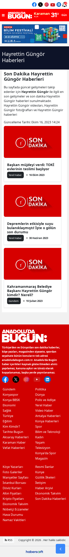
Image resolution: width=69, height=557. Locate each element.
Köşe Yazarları (13, 467)
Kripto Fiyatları (13, 499)
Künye (39, 472)
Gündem (9, 389)
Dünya (40, 394)
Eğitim (7, 421)
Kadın (39, 437)
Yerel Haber (43, 405)
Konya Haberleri (47, 421)
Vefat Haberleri (14, 448)
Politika (40, 389)
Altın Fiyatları (12, 493)
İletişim (40, 483)
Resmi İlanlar (44, 467)
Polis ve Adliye (45, 400)
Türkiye (8, 416)
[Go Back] (60, 549)
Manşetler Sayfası (15, 477)
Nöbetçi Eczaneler (16, 509)
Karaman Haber (14, 442)
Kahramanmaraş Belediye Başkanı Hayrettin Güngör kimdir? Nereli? (29, 290)
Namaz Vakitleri (14, 520)
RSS (9, 540)
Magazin (41, 458)
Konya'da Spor (45, 453)
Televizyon (42, 448)
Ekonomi (9, 405)
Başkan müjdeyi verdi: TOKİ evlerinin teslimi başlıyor (30, 167)
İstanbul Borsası (14, 483)
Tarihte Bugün (13, 432)
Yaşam (40, 442)
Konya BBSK (11, 400)
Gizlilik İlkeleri (45, 477)
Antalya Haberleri (47, 416)
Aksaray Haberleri (16, 437)
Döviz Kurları (12, 488)
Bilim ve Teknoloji (47, 432)
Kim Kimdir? (11, 426)
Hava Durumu (13, 515)
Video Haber (44, 410)
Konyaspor (10, 394)
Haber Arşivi (44, 488)
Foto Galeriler (12, 472)
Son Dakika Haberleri (50, 499)
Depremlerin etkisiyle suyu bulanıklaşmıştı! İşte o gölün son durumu (31, 228)
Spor (38, 426)
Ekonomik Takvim (15, 504)
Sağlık (7, 410)
